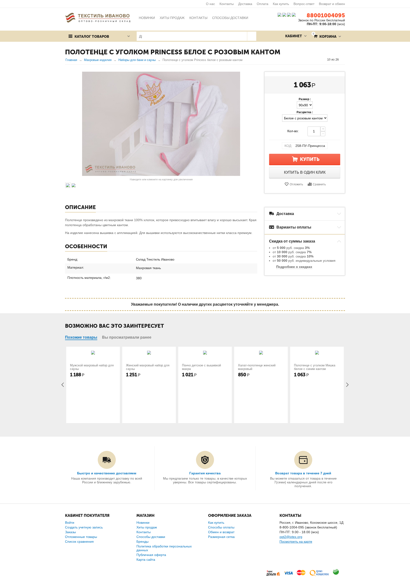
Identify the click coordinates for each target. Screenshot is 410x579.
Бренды (142, 541)
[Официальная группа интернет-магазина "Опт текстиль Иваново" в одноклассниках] (284, 14)
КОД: (288, 146)
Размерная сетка (221, 537)
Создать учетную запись (84, 527)
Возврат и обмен (332, 4)
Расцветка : (305, 112)
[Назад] (322, 59)
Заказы (70, 532)
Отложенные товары (81, 537)
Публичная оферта (151, 555)
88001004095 (326, 15)
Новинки (142, 522)
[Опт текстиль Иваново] (97, 17)
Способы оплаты (221, 527)
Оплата (262, 4)
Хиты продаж (146, 527)
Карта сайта (145, 559)
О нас (210, 4)
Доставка (245, 4)
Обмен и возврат (221, 532)
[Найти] (251, 36)
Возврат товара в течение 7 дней (303, 473)
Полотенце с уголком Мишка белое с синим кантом (314, 367)
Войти (69, 522)
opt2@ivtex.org (291, 537)
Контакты (226, 4)
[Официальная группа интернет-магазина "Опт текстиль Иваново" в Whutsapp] (295, 14)
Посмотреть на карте (296, 541)
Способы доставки (150, 537)
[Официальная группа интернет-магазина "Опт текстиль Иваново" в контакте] (279, 14)
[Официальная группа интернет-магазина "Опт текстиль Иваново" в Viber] (288, 14)
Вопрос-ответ (304, 4)
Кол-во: (293, 131)
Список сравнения (79, 541)
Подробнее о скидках (294, 267)
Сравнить (319, 184)
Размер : (305, 99)
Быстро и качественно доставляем (106, 473)
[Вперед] (343, 59)
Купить (310, 159)
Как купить (281, 4)
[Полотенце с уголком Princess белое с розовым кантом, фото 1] (161, 124)
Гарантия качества (205, 473)
